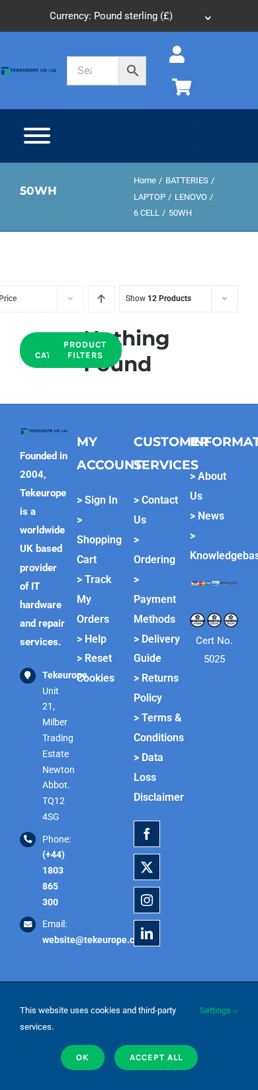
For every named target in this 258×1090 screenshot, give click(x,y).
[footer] (28, 70)
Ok (82, 1057)
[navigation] (129, 16)
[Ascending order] (101, 299)
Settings (216, 1010)
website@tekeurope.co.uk (97, 939)
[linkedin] (147, 933)
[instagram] (147, 900)
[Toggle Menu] (37, 136)
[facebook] (147, 834)
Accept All (156, 1057)
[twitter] (147, 867)
